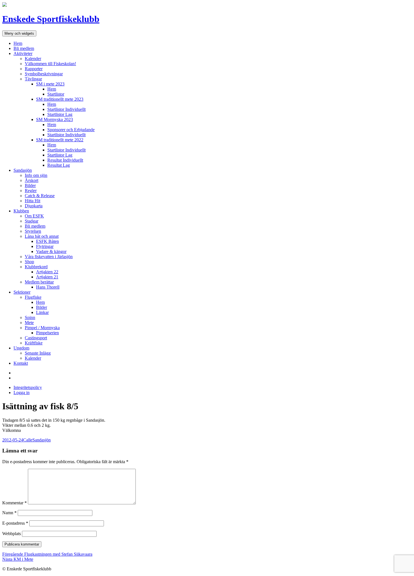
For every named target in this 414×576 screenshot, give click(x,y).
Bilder (30, 185)
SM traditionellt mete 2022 (59, 139)
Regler (31, 190)
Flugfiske (33, 297)
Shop (29, 261)
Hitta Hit (32, 200)
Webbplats (11, 533)
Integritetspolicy (28, 387)
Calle (27, 440)
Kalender (33, 58)
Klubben (21, 210)
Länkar (42, 312)
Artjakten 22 (47, 271)
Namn (9, 512)
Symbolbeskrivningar (44, 73)
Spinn (30, 317)
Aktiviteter (23, 53)
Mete (29, 322)
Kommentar (14, 502)
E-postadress (15, 523)
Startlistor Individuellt (66, 109)
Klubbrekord (36, 266)
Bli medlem (24, 48)
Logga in (22, 392)
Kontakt (21, 363)
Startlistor (55, 94)
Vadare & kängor (51, 251)
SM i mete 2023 (50, 84)
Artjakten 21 (47, 276)
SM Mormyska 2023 (54, 119)
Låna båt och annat (42, 236)
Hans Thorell (47, 287)
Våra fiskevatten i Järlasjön (49, 256)
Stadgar (31, 221)
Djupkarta (34, 205)
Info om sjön (36, 175)
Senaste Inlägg (38, 353)
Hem (18, 43)
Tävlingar (33, 78)
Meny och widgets (19, 33)
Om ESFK (34, 216)
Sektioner (22, 292)
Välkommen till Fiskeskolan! (50, 63)
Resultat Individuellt (65, 160)
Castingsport (36, 337)
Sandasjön (23, 170)
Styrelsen (33, 231)
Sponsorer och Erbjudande (71, 129)
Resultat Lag (58, 165)
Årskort (31, 180)
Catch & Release (40, 195)
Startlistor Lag (59, 114)
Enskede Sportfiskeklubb (50, 19)
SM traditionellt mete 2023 (59, 99)
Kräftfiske (34, 342)
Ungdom (21, 348)
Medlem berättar (39, 282)
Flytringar (45, 246)
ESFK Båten (47, 241)
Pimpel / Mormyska (42, 327)
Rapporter (34, 68)
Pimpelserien (47, 332)
